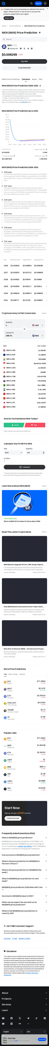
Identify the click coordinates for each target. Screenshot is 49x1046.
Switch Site (9, 18)
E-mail (14, 938)
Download (42, 1039)
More (44, 313)
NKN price (25, 102)
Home (4, 26)
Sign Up (38, 3)
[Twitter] (24, 48)
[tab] (11, 79)
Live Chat (7, 938)
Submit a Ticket (24, 938)
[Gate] (3, 3)
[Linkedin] (31, 48)
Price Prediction (15, 26)
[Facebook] (20, 48)
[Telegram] (28, 48)
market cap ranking (25, 846)
